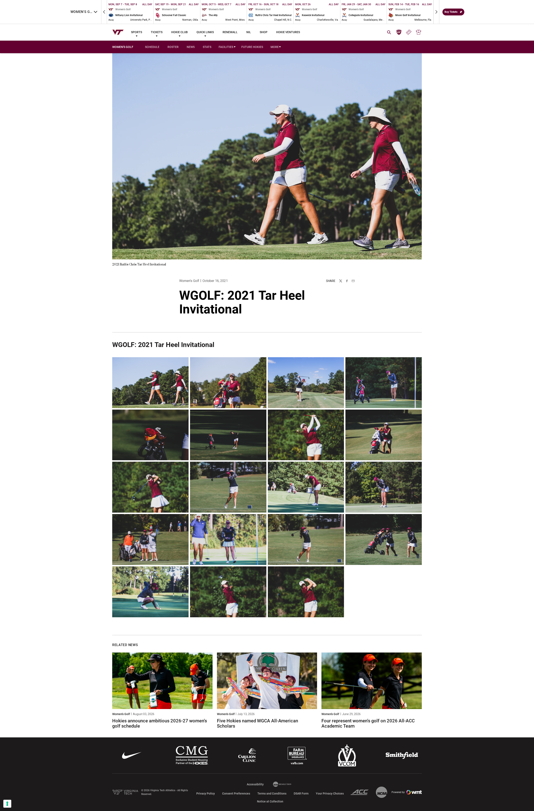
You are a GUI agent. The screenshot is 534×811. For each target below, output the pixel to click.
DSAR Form (301, 793)
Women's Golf (189, 281)
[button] (104, 12)
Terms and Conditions (271, 793)
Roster (173, 47)
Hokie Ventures (288, 32)
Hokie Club (179, 32)
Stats (207, 47)
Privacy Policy (205, 793)
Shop (263, 32)
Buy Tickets (451, 11)
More (275, 47)
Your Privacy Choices (330, 793)
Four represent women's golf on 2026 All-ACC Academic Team (368, 723)
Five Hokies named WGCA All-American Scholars (257, 723)
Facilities (226, 47)
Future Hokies (252, 47)
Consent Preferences (236, 793)
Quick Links (205, 32)
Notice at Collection (270, 801)
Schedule (152, 47)
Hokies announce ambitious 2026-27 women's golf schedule (159, 723)
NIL (248, 32)
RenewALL (230, 32)
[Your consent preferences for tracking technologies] (7, 804)
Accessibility (255, 784)
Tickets (156, 32)
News (191, 47)
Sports (136, 32)
